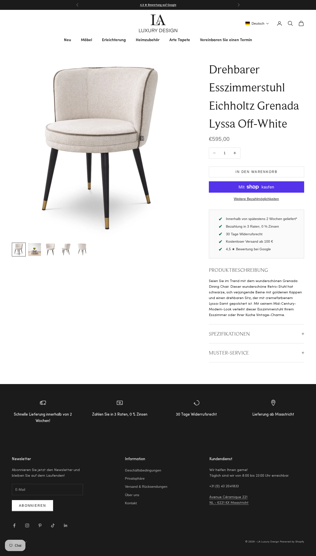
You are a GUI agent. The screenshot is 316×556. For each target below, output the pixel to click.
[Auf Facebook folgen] (14, 525)
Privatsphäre (135, 478)
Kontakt (131, 503)
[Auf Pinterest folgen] (40, 525)
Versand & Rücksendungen (146, 487)
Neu (67, 40)
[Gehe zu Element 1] (19, 249)
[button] (257, 23)
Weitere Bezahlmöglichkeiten (256, 199)
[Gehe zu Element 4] (66, 249)
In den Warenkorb (256, 172)
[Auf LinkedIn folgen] (65, 525)
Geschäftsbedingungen (143, 470)
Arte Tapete (179, 40)
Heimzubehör (147, 40)
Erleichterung (114, 40)
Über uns (132, 495)
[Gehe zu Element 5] (82, 249)
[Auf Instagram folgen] (27, 525)
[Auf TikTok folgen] (52, 525)
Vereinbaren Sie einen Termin (226, 40)
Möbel (86, 40)
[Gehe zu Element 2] (34, 249)
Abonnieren (32, 505)
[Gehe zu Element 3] (50, 249)
